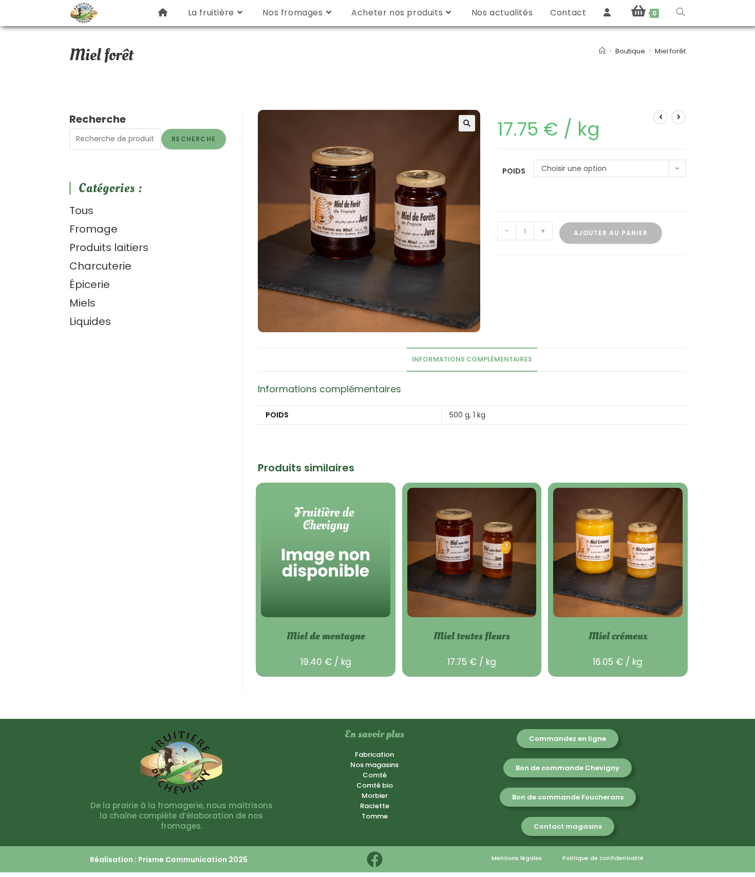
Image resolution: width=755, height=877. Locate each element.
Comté (375, 775)
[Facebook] (375, 859)
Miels (82, 303)
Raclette (374, 806)
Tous (81, 210)
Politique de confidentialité (603, 858)
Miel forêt (670, 51)
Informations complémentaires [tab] (472, 359)
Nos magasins (374, 765)
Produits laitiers (108, 247)
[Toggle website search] (680, 13)
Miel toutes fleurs (471, 636)
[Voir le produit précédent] (660, 117)
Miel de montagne (326, 636)
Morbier (375, 795)
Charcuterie (100, 266)
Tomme (375, 816)
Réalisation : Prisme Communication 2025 (169, 859)
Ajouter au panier (611, 232)
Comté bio (374, 785)
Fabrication (374, 754)
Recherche (97, 119)
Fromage (93, 229)
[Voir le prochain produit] (678, 117)
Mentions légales (517, 858)
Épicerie (89, 284)
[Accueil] (602, 51)
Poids (513, 171)
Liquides (90, 321)
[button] (467, 123)
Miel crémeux (618, 636)
